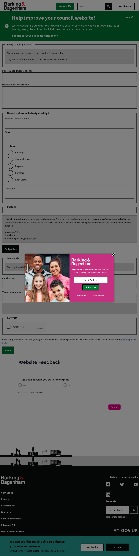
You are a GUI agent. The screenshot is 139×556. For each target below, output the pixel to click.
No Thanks (81, 295)
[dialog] (69, 278)
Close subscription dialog (113, 255)
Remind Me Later (98, 295)
